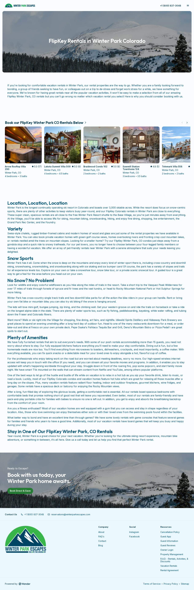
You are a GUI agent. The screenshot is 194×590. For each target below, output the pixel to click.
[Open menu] (188, 5)
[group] (97, 152)
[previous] (182, 122)
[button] (32, 514)
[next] (187, 122)
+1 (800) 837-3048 (170, 5)
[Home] (25, 539)
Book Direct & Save (20, 490)
